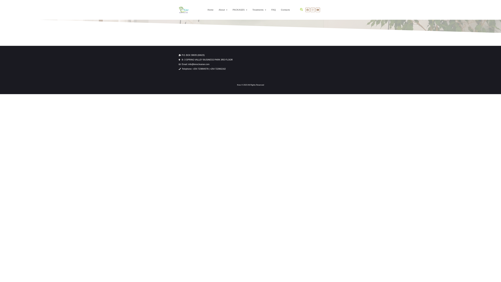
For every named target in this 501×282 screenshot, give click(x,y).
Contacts (285, 10)
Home (210, 10)
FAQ (273, 10)
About (222, 10)
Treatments (258, 10)
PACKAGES (239, 10)
